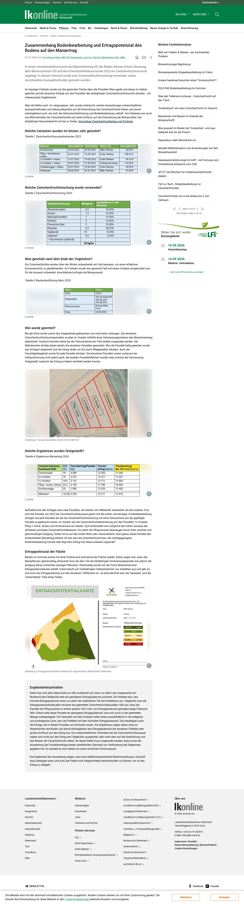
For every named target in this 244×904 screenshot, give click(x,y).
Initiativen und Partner (86, 823)
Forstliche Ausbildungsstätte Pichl (140, 805)
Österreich (30, 805)
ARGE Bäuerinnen (84, 843)
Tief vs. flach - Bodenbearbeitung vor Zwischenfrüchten (179, 186)
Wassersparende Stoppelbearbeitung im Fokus (185, 72)
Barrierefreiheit (208, 845)
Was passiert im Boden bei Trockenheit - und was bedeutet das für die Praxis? (186, 130)
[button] (183, 14)
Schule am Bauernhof (134, 852)
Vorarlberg (30, 852)
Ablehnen (186, 897)
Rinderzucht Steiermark (135, 840)
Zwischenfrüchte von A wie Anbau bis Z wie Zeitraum (183, 198)
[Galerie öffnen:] (89, 159)
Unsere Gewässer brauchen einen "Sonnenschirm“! (187, 80)
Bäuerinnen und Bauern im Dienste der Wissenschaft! (180, 118)
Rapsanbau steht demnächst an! (177, 140)
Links (77, 817)
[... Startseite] (56, 14)
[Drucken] (137, 57)
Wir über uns (70, 2)
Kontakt (84, 2)
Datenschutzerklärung (186, 845)
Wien (27, 858)
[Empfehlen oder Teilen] (151, 57)
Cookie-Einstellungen (186, 848)
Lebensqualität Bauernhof (136, 823)
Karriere (57, 2)
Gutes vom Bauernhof (134, 799)
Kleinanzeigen (42, 2)
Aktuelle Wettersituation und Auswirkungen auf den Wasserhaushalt (188, 150)
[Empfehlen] (144, 57)
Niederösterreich (33, 823)
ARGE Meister (82, 849)
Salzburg (29, 834)
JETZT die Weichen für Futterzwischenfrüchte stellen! (184, 174)
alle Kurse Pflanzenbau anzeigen (187, 272)
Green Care (80, 860)
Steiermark (30, 840)
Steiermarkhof (130, 846)
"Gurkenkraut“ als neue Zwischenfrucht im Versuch (187, 108)
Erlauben (224, 897)
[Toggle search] (217, 14)
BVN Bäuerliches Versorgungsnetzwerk (95, 855)
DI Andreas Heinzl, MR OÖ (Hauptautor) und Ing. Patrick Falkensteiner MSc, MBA (84, 57)
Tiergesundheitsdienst (134, 858)
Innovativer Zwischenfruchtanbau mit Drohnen (106, 121)
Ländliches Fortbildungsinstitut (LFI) (142, 817)
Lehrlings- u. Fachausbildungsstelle (141, 829)
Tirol (27, 846)
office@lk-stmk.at (191, 835)
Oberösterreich (32, 829)
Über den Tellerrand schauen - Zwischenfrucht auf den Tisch (187, 98)
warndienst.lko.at (132, 864)
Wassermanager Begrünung (174, 64)
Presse (28, 2)
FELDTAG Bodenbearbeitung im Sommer (182, 88)
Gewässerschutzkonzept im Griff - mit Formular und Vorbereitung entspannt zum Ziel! (188, 162)
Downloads (80, 811)
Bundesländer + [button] (211, 2)
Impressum (180, 841)
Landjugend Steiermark (135, 811)
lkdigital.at (128, 834)
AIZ (76, 837)
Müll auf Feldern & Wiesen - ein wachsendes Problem (183, 54)
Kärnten (29, 817)
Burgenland (31, 811)
